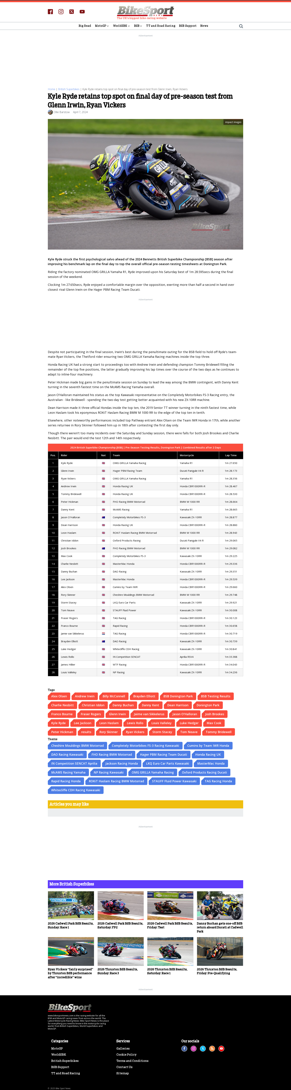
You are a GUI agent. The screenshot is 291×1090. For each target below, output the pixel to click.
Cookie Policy (126, 1054)
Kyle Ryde (58, 723)
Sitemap (122, 1073)
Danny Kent (150, 705)
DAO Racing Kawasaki (67, 754)
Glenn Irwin (117, 714)
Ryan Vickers (135, 732)
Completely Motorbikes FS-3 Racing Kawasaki (145, 746)
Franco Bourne (62, 714)
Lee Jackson (82, 723)
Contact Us (124, 1067)
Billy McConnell (114, 696)
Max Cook (214, 723)
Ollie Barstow (62, 112)
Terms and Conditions (132, 1061)
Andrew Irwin (84, 696)
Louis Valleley (161, 723)
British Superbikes (68, 89)
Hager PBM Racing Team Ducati (163, 754)
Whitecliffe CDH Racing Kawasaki (75, 790)
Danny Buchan (123, 705)
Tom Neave (189, 732)
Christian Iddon (93, 705)
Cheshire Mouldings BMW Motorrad (77, 746)
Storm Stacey (162, 732)
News (204, 25)
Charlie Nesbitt (62, 705)
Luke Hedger (189, 723)
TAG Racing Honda (218, 781)
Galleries (123, 1048)
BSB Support (188, 25)
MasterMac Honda (211, 763)
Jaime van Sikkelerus (149, 714)
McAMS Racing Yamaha (68, 772)
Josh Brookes (214, 714)
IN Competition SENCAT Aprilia (74, 763)
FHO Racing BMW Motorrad (111, 754)
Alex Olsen (59, 696)
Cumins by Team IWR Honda (208, 746)
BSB (137, 25)
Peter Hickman (62, 732)
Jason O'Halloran (184, 714)
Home (51, 89)
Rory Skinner (108, 732)
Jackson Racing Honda (121, 763)
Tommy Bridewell (219, 732)
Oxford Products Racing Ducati (204, 772)
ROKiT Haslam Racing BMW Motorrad (116, 781)
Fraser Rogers (91, 714)
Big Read (85, 25)
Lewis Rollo (135, 723)
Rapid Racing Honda (66, 781)
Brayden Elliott (144, 696)
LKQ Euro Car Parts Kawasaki (167, 763)
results (86, 732)
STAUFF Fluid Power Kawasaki (174, 781)
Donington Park (208, 705)
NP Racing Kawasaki (109, 772)
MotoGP (100, 25)
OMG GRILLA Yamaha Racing (153, 772)
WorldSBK (120, 25)
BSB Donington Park (178, 696)
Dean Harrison (177, 705)
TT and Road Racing (160, 25)
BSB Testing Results (215, 696)
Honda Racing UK (208, 754)
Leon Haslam (109, 723)
